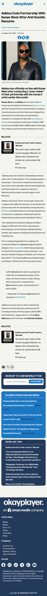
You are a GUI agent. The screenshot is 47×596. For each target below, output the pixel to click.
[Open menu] (3, 4)
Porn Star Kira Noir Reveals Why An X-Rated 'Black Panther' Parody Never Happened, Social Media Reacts (22, 429)
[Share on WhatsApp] (27, 37)
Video (5, 530)
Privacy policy (9, 548)
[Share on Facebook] (19, 37)
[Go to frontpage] (23, 4)
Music (5, 525)
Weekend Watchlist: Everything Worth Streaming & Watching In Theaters (22, 405)
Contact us (8, 546)
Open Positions (9, 554)
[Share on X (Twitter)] (23, 37)
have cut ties (39, 105)
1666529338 (20, 297)
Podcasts (7, 533)
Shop (5, 536)
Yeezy (6, 211)
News (5, 522)
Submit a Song (9, 551)
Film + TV (7, 527)
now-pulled (19, 248)
